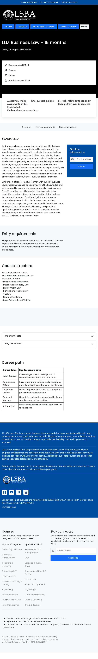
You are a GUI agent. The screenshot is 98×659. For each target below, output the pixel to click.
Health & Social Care (11, 599)
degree (8, 26)
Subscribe (73, 557)
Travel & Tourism (32, 605)
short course (68, 26)
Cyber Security (9, 576)
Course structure (67, 127)
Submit (81, 166)
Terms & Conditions (24, 639)
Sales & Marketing (33, 599)
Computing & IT (9, 571)
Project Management (35, 584)
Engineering (7, 589)
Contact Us (53, 639)
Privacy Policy (8, 639)
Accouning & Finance (12, 549)
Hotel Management (11, 605)
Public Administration (35, 594)
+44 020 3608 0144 (50, 2)
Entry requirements (45, 127)
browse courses (69, 2)
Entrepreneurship (10, 594)
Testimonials (40, 639)
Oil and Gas (30, 579)
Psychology (30, 589)
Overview (26, 127)
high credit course (43, 26)
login (84, 26)
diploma (22, 26)
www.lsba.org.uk (9, 507)
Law (27, 557)
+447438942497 (30, 2)
